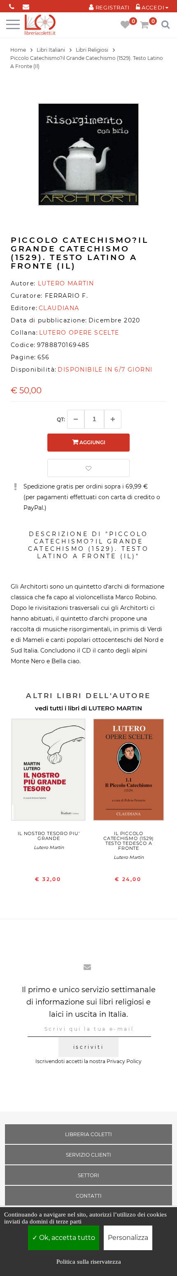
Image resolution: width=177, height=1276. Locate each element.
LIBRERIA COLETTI (88, 1134)
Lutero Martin (49, 847)
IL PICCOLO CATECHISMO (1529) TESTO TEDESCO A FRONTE (128, 841)
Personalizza (128, 1238)
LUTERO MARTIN (115, 708)
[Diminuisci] (76, 419)
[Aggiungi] (113, 419)
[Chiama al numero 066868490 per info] (12, 5)
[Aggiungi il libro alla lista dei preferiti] (88, 468)
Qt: (61, 419)
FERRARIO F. (66, 295)
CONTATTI (89, 1196)
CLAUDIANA (59, 308)
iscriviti (88, 1047)
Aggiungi (91, 442)
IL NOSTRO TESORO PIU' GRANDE (48, 836)
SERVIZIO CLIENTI (88, 1155)
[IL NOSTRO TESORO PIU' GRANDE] (48, 771)
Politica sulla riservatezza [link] (88, 1261)
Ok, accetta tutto (66, 1238)
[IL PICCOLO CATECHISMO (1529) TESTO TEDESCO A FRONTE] (129, 771)
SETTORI (88, 1175)
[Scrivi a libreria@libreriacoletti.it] (26, 5)
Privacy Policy (124, 1061)
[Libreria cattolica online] (40, 25)
